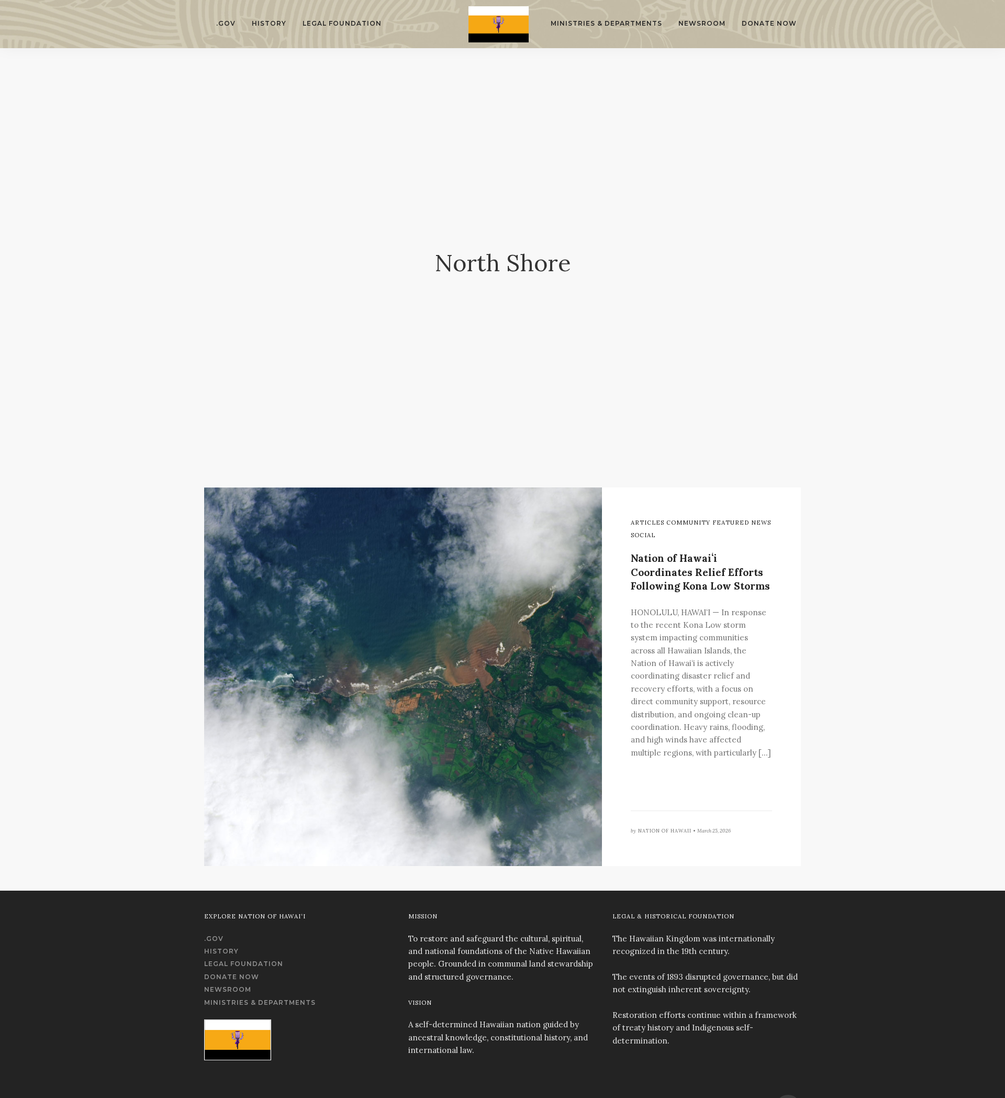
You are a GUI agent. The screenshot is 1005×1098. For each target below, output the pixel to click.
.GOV (226, 23)
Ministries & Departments (606, 23)
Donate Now (769, 23)
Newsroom (701, 23)
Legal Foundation (342, 23)
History (269, 23)
